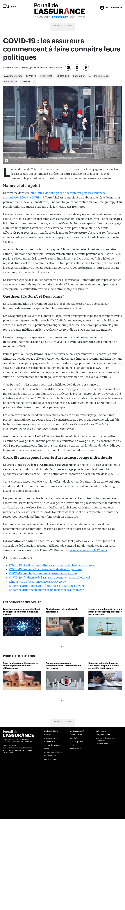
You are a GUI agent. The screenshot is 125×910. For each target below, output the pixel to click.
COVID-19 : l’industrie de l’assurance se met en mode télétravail (49, 577)
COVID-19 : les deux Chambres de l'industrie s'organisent (45, 569)
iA (90, 76)
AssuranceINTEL (76, 749)
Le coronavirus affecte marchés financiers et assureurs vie (46, 590)
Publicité (73, 745)
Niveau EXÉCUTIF (51, 738)
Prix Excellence (102, 744)
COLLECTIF (77, 17)
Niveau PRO (49, 735)
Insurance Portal (50, 756)
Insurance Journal (51, 759)
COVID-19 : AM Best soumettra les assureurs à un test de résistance (52, 565)
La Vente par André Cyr (53, 752)
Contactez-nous (9, 745)
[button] (61, 646)
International (10, 82)
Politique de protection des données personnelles (17, 751)
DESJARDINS (63, 76)
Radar (46, 749)
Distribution (79, 76)
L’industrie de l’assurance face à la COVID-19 (37, 581)
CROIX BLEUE (46, 76)
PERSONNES (60, 17)
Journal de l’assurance (53, 745)
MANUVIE (25, 82)
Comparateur (49, 742)
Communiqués (76, 735)
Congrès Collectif (103, 735)
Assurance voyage (13, 76)
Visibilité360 (75, 738)
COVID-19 (31, 76)
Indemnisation (101, 76)
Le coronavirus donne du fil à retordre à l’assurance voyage (47, 585)
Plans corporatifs (76, 742)
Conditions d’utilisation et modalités (17, 748)
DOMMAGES (42, 17)
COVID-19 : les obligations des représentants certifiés (43, 573)
